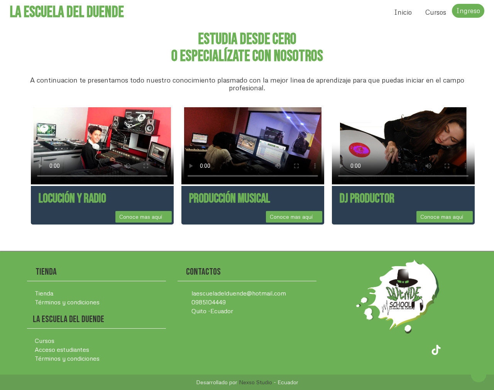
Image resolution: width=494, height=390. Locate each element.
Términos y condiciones (67, 302)
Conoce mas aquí (141, 216)
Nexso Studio (255, 382)
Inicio (403, 12)
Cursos (435, 12)
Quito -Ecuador (211, 311)
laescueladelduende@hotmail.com (238, 293)
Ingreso (468, 11)
